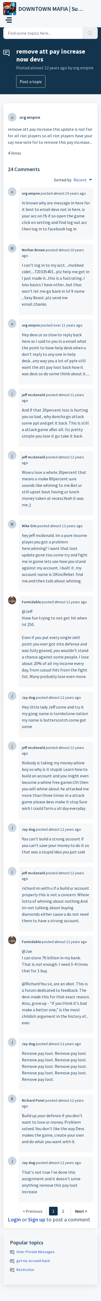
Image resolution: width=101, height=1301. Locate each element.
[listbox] (82, 179)
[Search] (90, 33)
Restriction (25, 1269)
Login (14, 1219)
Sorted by (62, 179)
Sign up (36, 1219)
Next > (81, 1211)
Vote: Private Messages (35, 1251)
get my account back (33, 1260)
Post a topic (31, 81)
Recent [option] (80, 179)
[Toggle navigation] (8, 20)
